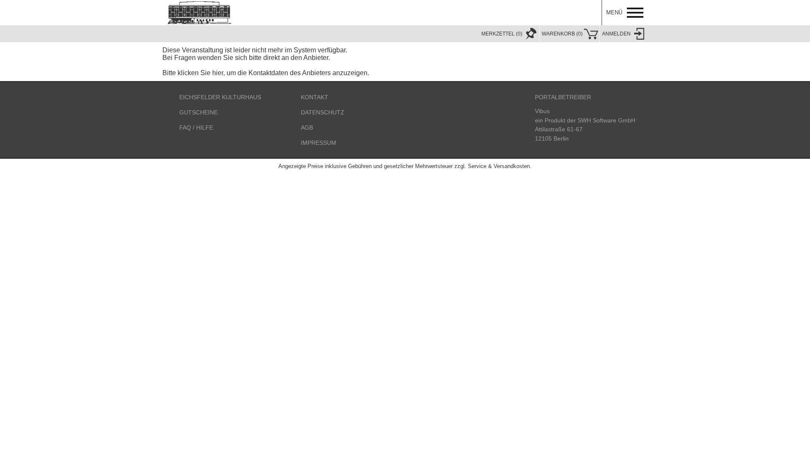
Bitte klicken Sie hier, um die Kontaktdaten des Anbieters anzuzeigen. (265, 72)
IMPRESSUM (318, 142)
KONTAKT (314, 97)
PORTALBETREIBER (563, 97)
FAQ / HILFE (196, 127)
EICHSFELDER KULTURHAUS (220, 97)
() (562, 34)
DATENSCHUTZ (322, 112)
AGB (307, 127)
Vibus (542, 111)
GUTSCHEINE (198, 112)
